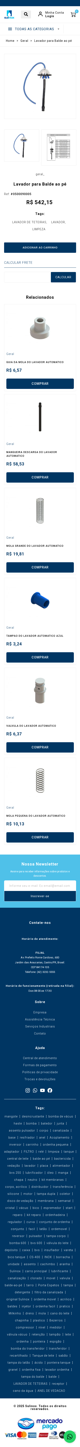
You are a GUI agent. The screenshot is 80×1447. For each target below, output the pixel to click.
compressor (25, 1327)
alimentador (61, 1165)
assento (30, 1264)
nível (42, 1327)
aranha (64, 1264)
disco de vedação (20, 1200)
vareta (68, 1250)
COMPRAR (40, 384)
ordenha (22, 1341)
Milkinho (15, 1313)
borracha (63, 1257)
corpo (43, 1130)
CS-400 (35, 1257)
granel (13, 1369)
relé (41, 1151)
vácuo (23, 1207)
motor (28, 1193)
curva (30, 1221)
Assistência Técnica (40, 1019)
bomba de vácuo (60, 1116)
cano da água (23, 1390)
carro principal (36, 1271)
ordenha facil (45, 1306)
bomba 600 (17, 1243)
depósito (11, 1250)
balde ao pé (41, 1158)
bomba (31, 1123)
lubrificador (34, 1172)
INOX (48, 1257)
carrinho (32, 1144)
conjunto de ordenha (54, 1221)
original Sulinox (18, 1299)
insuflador (51, 1250)
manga (63, 1172)
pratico (64, 1306)
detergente (22, 1292)
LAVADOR (58, 222)
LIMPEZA (39, 229)
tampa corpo (56, 1236)
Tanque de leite (43, 1355)
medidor (56, 1327)
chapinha (22, 1320)
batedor (47, 1123)
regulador (15, 1221)
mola (42, 1313)
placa (44, 1165)
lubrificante (59, 1271)
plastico (39, 1320)
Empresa (40, 1012)
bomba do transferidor (28, 1348)
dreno (29, 1313)
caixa (26, 1250)
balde (53, 1376)
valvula (65, 1278)
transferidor (58, 1348)
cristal (10, 1207)
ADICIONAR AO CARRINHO (40, 247)
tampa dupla (46, 1193)
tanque (69, 1151)
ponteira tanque (58, 1362)
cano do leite (59, 1313)
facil (32, 1229)
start (69, 1207)
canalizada (61, 1130)
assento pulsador (22, 1130)
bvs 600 (36, 1243)
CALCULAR (63, 277)
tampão (55, 1334)
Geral (24, 40)
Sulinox (15, 1271)
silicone (13, 1193)
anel (42, 1137)
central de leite (18, 1158)
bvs (37, 1250)
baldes (12, 1306)
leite (68, 1334)
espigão (56, 1341)
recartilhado (19, 1355)
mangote (11, 1116)
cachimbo (47, 1264)
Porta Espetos (48, 1285)
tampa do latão (19, 1362)
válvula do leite (58, 1243)
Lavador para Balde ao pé (53, 40)
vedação (13, 1165)
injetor (26, 1306)
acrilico (66, 1299)
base (12, 1137)
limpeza (53, 1151)
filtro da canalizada (48, 1292)
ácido (38, 1362)
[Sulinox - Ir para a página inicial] (9, 14)
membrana (46, 1200)
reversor (18, 1236)
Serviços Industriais (40, 1026)
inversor (15, 1144)
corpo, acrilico (16, 1186)
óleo (50, 1172)
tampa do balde (32, 1376)
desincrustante (33, 1116)
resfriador (27, 1137)
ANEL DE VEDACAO (51, 1390)
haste (18, 1123)
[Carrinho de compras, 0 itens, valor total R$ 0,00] (73, 14)
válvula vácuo (17, 1334)
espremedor (52, 1207)
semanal (64, 1200)
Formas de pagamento (40, 1065)
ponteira (39, 1341)
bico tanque (16, 1257)
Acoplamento (60, 1137)
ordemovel (59, 1229)
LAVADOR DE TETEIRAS (29, 222)
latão (43, 1229)
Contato (40, 1033)
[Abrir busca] (26, 14)
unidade (13, 1264)
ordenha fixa (31, 1369)
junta (60, 1123)
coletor (65, 1193)
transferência (63, 1186)
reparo (18, 1214)
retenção (38, 1334)
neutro (32, 1179)
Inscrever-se (40, 896)
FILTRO (29, 1151)
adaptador (11, 1151)
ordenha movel (45, 1299)
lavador (30, 1165)
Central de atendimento (40, 1058)
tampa (68, 1285)
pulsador (35, 1236)
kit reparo (34, 1214)
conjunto (17, 1229)
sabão (63, 1355)
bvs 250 (15, 1172)
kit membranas (53, 1179)
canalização (17, 1278)
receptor (58, 1383)
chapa (18, 1179)
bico (36, 1207)
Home (10, 40)
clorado (36, 1278)
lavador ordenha (57, 1369)
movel (50, 1278)
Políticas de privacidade (40, 1072)
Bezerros (56, 1320)
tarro (30, 1285)
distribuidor (40, 1186)
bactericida (62, 1158)
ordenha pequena (56, 1144)
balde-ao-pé (13, 1285)
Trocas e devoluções (40, 1079)
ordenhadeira (55, 1214)
